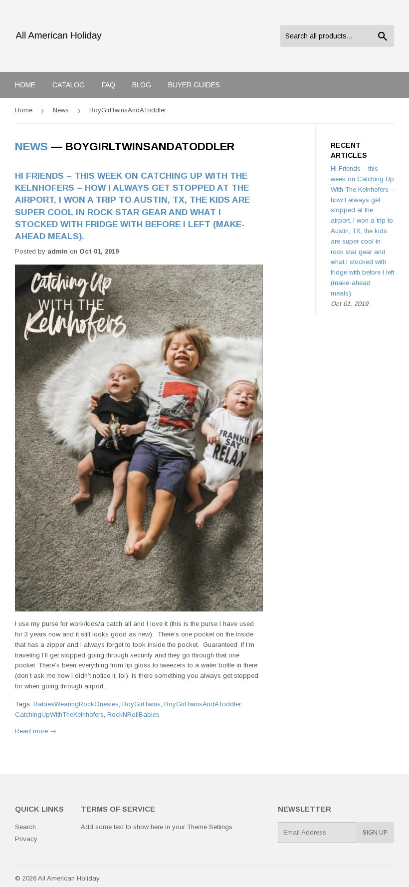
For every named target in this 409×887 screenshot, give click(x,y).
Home (25, 85)
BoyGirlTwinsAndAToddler (202, 704)
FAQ (108, 85)
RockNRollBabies (133, 714)
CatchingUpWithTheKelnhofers (59, 714)
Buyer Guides (194, 85)
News (61, 110)
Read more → (35, 731)
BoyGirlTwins (141, 704)
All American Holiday (69, 878)
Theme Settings (209, 827)
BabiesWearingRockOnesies (76, 704)
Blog (141, 85)
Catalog (68, 85)
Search (25, 827)
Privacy (26, 839)
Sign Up (375, 832)
